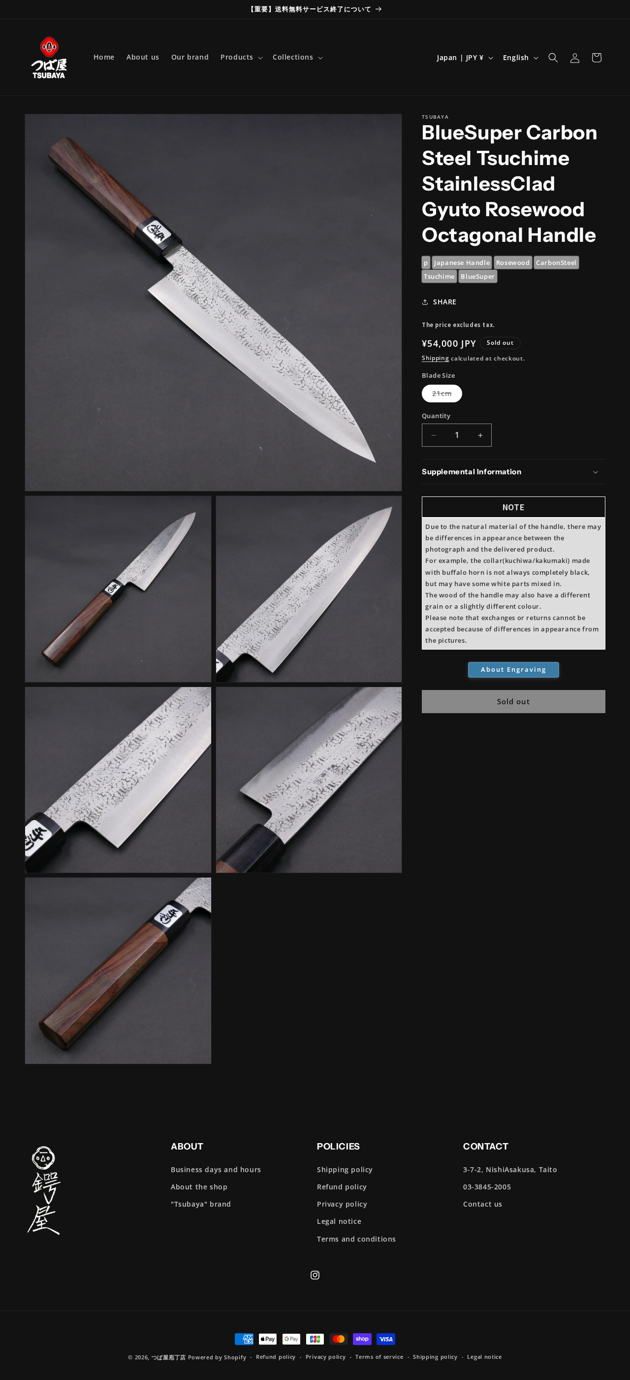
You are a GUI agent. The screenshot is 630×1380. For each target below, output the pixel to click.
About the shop (199, 1186)
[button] (241, 57)
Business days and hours (216, 1169)
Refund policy (342, 1186)
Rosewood (513, 262)
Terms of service (379, 1356)
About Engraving (513, 669)
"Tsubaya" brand (201, 1204)
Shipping (435, 358)
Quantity (436, 415)
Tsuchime (439, 276)
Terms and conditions (356, 1239)
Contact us (483, 1204)
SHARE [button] (445, 301)
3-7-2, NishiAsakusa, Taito (510, 1169)
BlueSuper (478, 276)
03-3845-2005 (487, 1186)
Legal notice (339, 1221)
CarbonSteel (556, 262)
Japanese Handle (462, 262)
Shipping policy (345, 1169)
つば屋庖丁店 (169, 1357)
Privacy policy (342, 1204)
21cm (447, 396)
